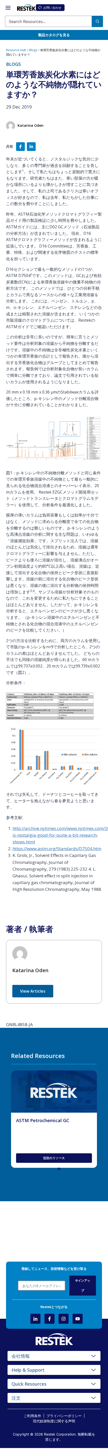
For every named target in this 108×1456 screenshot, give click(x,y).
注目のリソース (54, 1158)
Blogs (33, 50)
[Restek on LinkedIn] (35, 1319)
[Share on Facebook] (20, 146)
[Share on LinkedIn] (31, 146)
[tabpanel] (54, 1119)
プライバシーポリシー (64, 1416)
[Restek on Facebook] (49, 1319)
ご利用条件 (32, 1416)
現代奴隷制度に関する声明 (54, 1421)
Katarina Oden (30, 970)
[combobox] (54, 21)
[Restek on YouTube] (77, 1319)
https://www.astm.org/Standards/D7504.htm (57, 848)
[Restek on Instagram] (63, 1319)
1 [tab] (60, 1170)
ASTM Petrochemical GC (42, 1120)
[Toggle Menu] (8, 8)
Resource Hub (16, 50)
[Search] (97, 21)
